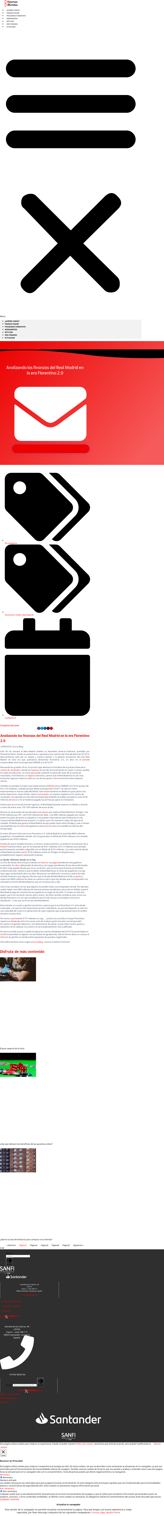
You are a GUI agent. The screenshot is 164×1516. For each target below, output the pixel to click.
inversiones (42, 812)
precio (48, 826)
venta (22, 826)
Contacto (6, 1311)
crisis (55, 778)
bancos (44, 862)
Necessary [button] (5, 1474)
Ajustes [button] (157, 1443)
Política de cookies (10, 1306)
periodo (86, 759)
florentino (9, 614)
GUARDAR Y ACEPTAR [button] (9, 1499)
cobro (17, 865)
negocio (31, 775)
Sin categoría (11, 543)
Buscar (9, 1253)
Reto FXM (9, 332)
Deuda (3, 846)
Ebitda (51, 785)
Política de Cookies (84, 1443)
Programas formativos (15, 326)
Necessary (8, 1477)
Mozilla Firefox (113, 1512)
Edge (102, 1512)
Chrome (95, 1512)
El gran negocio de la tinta (12, 1048)
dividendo (15, 921)
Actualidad (10, 26)
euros (14, 799)
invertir (24, 852)
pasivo (79, 876)
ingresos (35, 770)
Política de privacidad (12, 1301)
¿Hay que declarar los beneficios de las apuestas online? (26, 1144)
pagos (55, 862)
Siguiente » (78, 1245)
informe (4, 937)
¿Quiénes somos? (12, 321)
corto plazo (43, 794)
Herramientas (11, 329)
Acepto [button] (4, 1447)
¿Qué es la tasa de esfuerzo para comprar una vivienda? (26, 1239)
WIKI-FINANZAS (11, 335)
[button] (71, 174)
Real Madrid (27, 614)
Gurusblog (38, 941)
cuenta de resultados (10, 770)
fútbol (18, 614)
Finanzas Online (12, 324)
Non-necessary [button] (7, 1488)
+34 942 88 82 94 (29, 1295)
